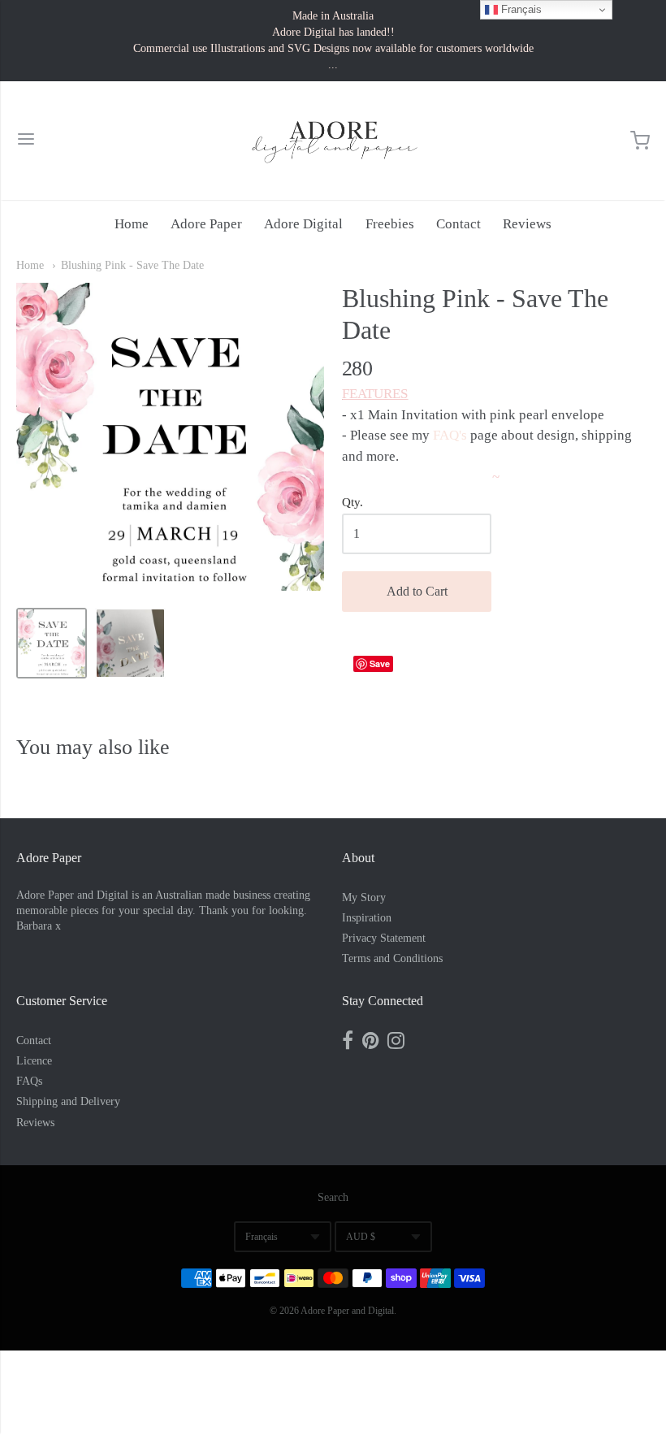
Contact (458, 224)
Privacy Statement (384, 938)
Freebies (389, 224)
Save (380, 663)
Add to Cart (417, 591)
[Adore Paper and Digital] (333, 140)
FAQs (29, 1081)
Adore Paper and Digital (347, 1310)
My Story (364, 897)
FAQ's (450, 435)
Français (520, 9)
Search (333, 1197)
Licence (34, 1061)
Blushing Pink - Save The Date (132, 265)
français (261, 1236)
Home (132, 224)
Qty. (352, 502)
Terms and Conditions (392, 958)
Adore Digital (303, 224)
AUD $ (360, 1236)
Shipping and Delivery (68, 1101)
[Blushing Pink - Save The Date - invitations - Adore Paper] (51, 643)
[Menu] (26, 141)
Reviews (527, 224)
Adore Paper (206, 224)
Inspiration (366, 918)
